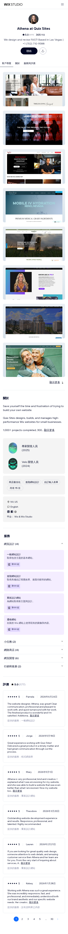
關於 (17, 63)
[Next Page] (57, 919)
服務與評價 (29, 63)
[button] (34, 89)
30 (52, 919)
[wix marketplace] (13, 4)
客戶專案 (6, 63)
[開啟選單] (62, 4)
